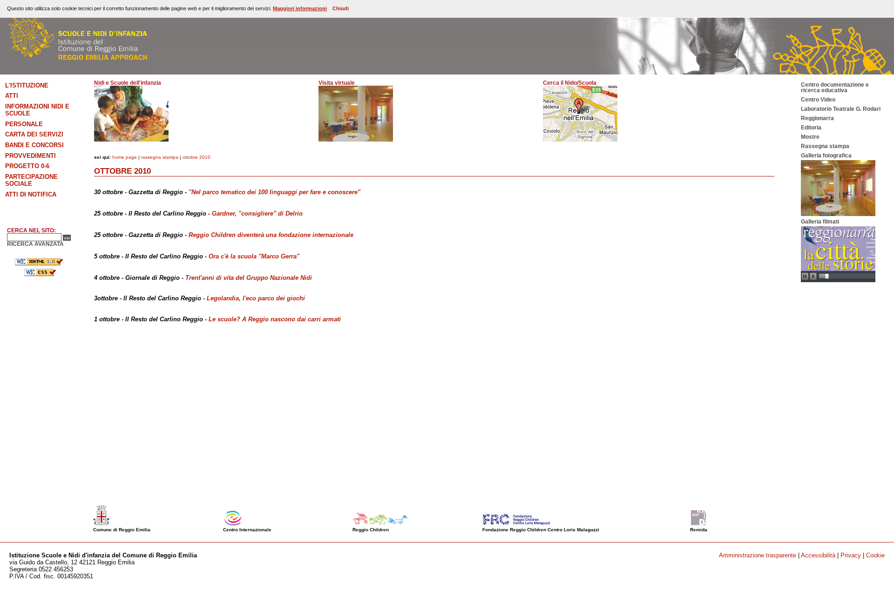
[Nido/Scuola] (580, 139)
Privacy (850, 555)
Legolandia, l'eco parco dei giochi (256, 298)
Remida (698, 529)
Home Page (124, 157)
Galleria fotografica (826, 155)
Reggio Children (370, 529)
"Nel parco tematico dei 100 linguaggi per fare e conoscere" (274, 192)
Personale (24, 124)
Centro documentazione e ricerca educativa (835, 87)
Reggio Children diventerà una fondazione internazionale (271, 234)
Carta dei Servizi (34, 134)
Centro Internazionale (247, 529)
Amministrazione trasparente (757, 555)
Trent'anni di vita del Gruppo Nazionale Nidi (248, 277)
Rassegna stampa (159, 157)
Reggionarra (817, 118)
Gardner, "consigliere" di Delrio (257, 213)
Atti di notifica (30, 194)
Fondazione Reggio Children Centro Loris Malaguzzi (540, 529)
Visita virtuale (336, 83)
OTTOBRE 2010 (196, 157)
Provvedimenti (30, 155)
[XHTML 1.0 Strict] (39, 263)
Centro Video (818, 99)
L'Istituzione (26, 85)
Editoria (811, 127)
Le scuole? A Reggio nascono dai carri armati (275, 319)
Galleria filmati (820, 221)
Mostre (810, 137)
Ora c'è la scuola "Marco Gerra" (254, 256)
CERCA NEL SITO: (31, 230)
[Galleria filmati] (838, 280)
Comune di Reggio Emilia (121, 529)
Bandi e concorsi (34, 145)
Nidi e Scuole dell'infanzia (127, 83)
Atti (11, 95)
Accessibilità (818, 555)
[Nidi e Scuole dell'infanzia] (131, 139)
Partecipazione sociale (31, 180)
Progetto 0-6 (27, 166)
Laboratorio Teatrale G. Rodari (840, 109)
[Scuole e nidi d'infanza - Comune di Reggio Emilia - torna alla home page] (74, 72)
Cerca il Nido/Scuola (569, 83)
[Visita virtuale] (355, 139)
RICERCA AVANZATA (35, 244)
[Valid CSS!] (39, 274)
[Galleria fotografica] (838, 214)
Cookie (875, 555)
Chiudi (340, 8)
